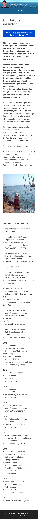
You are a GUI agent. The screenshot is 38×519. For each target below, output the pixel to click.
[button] (19, 33)
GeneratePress (19, 516)
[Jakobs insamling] (19, 4)
